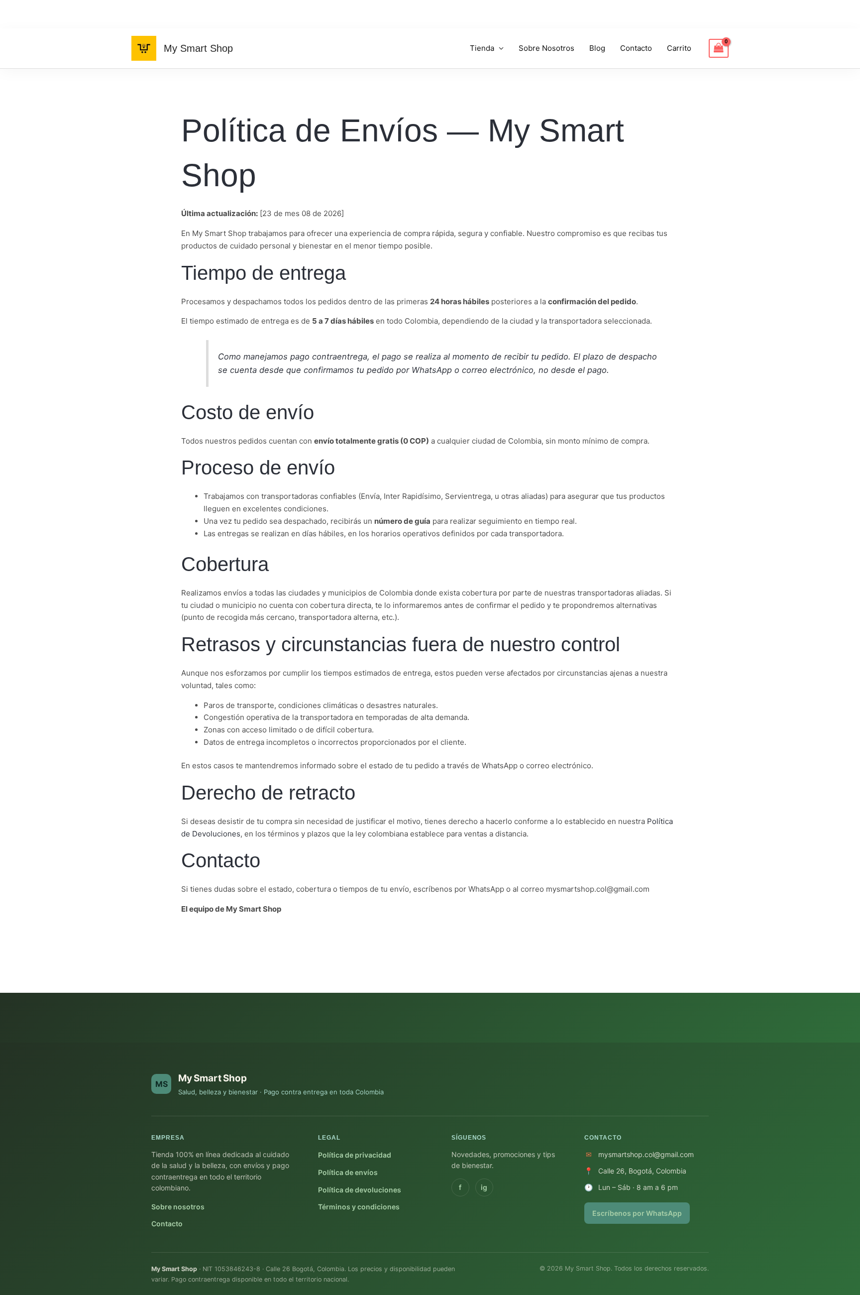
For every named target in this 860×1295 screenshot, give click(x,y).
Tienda (482, 48)
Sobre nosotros (178, 1206)
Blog (597, 48)
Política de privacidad (354, 1155)
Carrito (679, 48)
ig (484, 1187)
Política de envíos (348, 1172)
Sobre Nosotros (546, 48)
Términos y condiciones (359, 1206)
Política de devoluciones (359, 1189)
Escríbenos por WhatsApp (637, 1213)
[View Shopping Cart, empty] (719, 48)
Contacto (636, 48)
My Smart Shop (198, 48)
